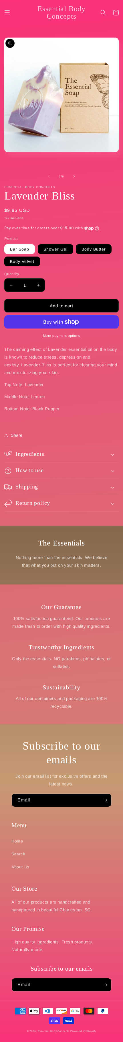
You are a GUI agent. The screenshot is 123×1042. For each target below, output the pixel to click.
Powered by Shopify (83, 1031)
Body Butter (94, 249)
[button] (7, 12)
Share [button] (17, 435)
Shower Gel (55, 249)
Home (17, 841)
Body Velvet (22, 261)
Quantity (11, 274)
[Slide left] (49, 176)
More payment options (61, 336)
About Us (20, 867)
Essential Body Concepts (54, 1031)
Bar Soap (19, 249)
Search (18, 854)
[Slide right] (74, 176)
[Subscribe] (105, 800)
